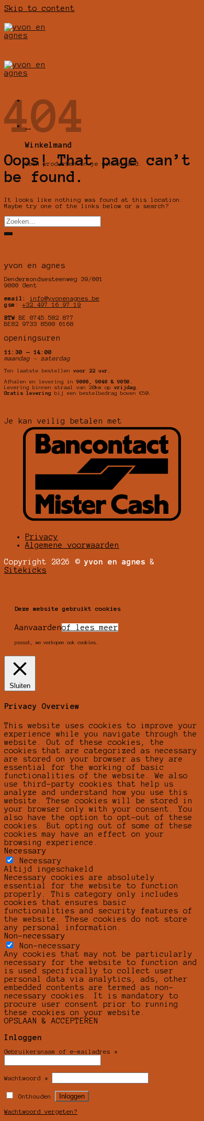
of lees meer (90, 627)
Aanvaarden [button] (38, 627)
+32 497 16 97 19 (51, 305)
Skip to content (39, 8)
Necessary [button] (25, 851)
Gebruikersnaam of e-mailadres (61, 1051)
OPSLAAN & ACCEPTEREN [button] (51, 1021)
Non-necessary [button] (34, 936)
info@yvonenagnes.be (64, 298)
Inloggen (72, 1096)
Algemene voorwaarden (72, 545)
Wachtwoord (26, 1078)
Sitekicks (25, 570)
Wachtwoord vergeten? (40, 1111)
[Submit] (8, 233)
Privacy (41, 537)
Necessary (40, 861)
